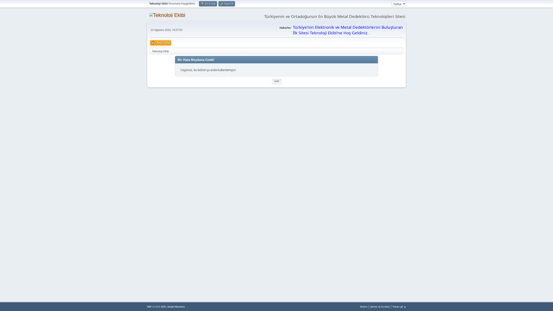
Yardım (363, 306)
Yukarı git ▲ (399, 306)
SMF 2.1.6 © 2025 (156, 306)
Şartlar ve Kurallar (380, 306)
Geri (276, 81)
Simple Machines (176, 306)
